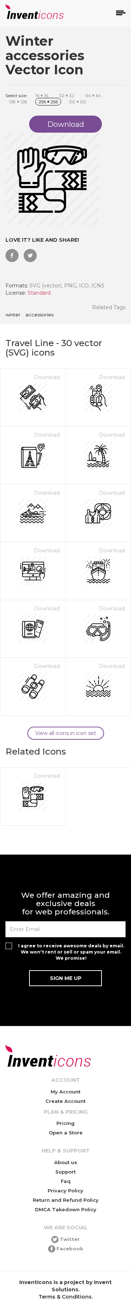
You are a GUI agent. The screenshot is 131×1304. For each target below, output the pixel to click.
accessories (39, 314)
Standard (39, 293)
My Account (65, 1092)
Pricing (65, 1123)
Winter (12, 314)
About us (65, 1162)
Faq (66, 1181)
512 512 (77, 101)
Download (47, 377)
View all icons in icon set (65, 733)
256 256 (48, 101)
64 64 (93, 95)
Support (65, 1172)
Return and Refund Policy (66, 1200)
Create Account (65, 1101)
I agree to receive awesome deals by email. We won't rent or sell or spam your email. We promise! (71, 952)
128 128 (18, 101)
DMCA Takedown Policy (65, 1209)
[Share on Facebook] (12, 255)
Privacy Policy (65, 1190)
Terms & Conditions (65, 1296)
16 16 (41, 95)
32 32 (66, 95)
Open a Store (66, 1132)
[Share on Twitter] (30, 255)
